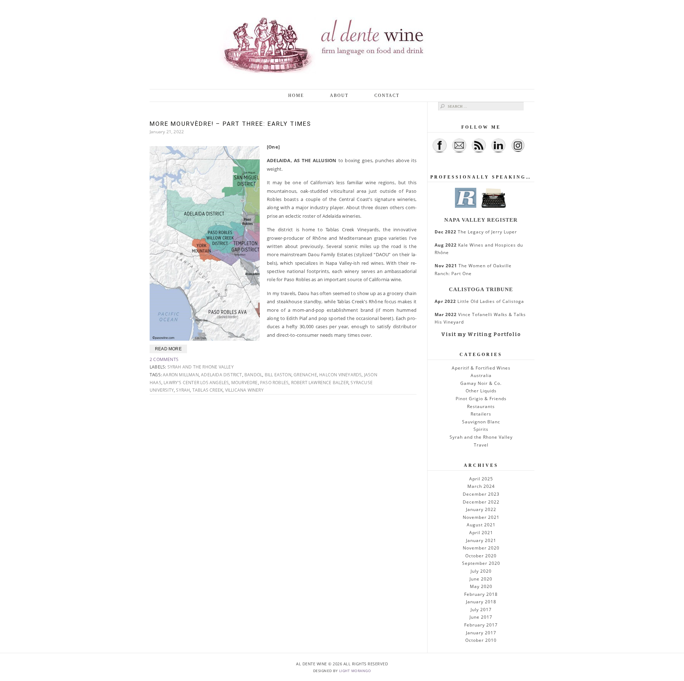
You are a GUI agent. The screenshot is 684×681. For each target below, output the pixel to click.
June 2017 (481, 617)
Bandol (253, 375)
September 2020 (481, 563)
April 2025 (481, 479)
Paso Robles (274, 383)
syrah (183, 390)
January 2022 (481, 509)
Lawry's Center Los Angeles (196, 383)
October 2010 (481, 640)
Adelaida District (221, 375)
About (339, 95)
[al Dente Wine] (342, 44)
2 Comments (164, 359)
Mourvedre (244, 383)
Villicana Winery (244, 390)
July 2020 (481, 571)
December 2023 (481, 494)
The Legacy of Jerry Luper (476, 232)
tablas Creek (207, 390)
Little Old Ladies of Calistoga (479, 301)
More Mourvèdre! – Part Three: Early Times (230, 123)
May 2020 (481, 586)
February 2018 (481, 594)
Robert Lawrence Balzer (319, 383)
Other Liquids (481, 391)
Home (296, 95)
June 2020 (481, 579)
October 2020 (481, 556)
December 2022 (481, 502)
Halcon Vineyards (340, 375)
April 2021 (481, 533)
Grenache (305, 375)
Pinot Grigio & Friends (481, 399)
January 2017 (481, 633)
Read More (168, 348)
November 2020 (481, 548)
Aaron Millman (181, 375)
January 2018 (481, 602)
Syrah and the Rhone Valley (200, 367)
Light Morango (355, 670)
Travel (481, 445)
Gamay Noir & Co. (481, 383)
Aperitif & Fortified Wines (481, 368)
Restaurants (481, 406)
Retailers (481, 414)
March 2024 (481, 486)
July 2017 (481, 610)
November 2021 (481, 517)
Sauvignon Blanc (481, 422)
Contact (386, 95)
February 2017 (481, 625)
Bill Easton (278, 375)
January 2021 (481, 540)
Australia (481, 375)
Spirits (480, 429)
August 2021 (481, 525)
